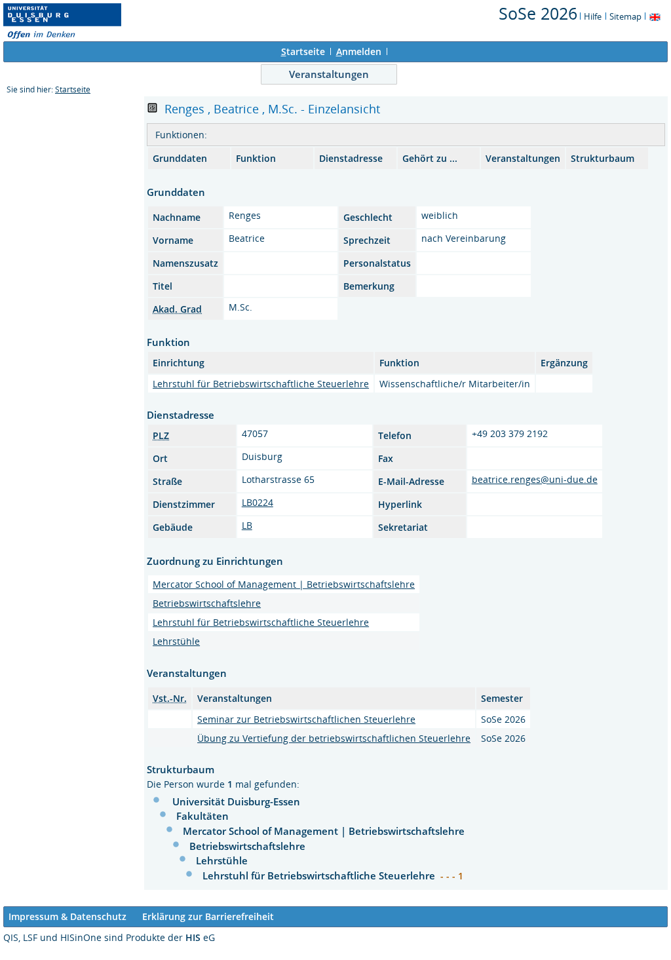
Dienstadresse (351, 158)
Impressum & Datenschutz (67, 916)
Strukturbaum (602, 158)
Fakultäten (202, 815)
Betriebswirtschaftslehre (207, 603)
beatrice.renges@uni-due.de (535, 479)
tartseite (303, 51)
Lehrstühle (176, 641)
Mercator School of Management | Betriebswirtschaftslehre (284, 584)
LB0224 (257, 502)
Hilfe (593, 16)
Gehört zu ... (429, 158)
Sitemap (625, 16)
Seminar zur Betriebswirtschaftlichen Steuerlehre (306, 719)
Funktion (256, 158)
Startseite (72, 89)
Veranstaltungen (329, 74)
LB (247, 525)
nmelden (358, 51)
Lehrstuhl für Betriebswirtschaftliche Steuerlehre (261, 383)
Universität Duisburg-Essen (236, 801)
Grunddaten (180, 158)
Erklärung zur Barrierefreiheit (208, 916)
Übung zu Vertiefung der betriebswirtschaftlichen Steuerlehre (333, 738)
